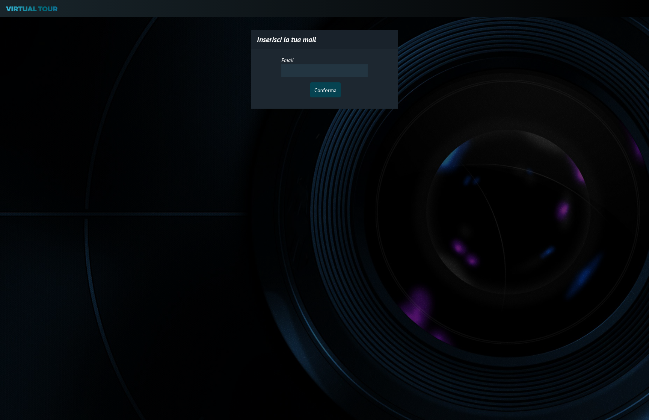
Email (287, 60)
